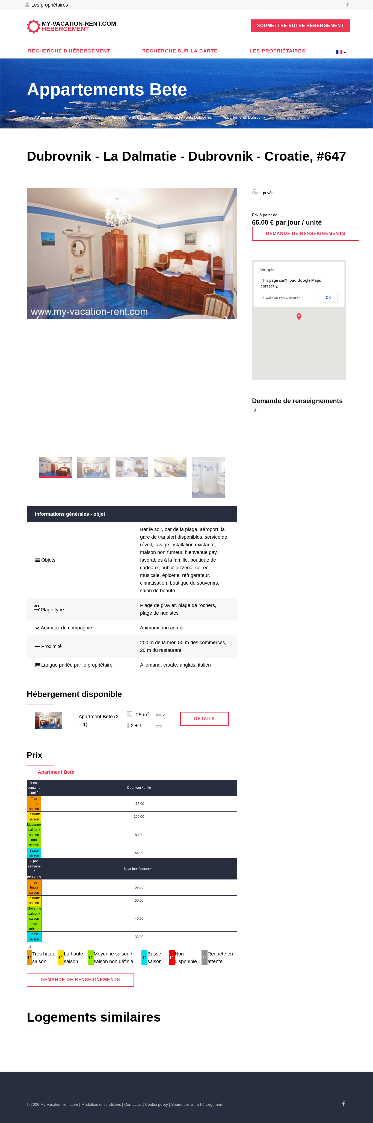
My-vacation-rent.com (79, 26)
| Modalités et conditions (100, 1104)
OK (328, 297)
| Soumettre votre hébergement (196, 1104)
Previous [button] (38, 318)
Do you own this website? (280, 298)
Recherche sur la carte (180, 51)
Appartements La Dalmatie (135, 117)
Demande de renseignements (80, 979)
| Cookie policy (155, 1104)
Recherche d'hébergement (69, 51)
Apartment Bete (56, 772)
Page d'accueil (39, 117)
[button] (299, 316)
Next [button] (226, 318)
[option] (132, 253)
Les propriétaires (49, 5)
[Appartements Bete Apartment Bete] (48, 720)
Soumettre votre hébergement (300, 25)
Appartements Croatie (82, 117)
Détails (204, 718)
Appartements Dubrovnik (190, 117)
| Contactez (132, 1104)
